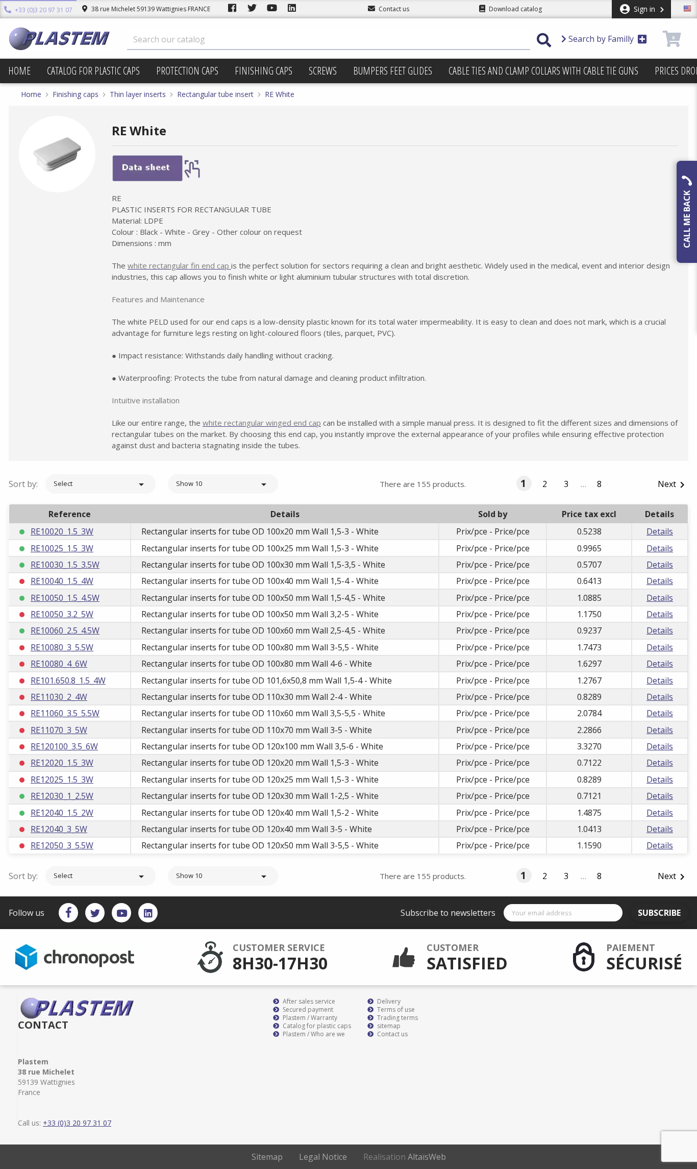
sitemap (388, 1026)
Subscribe (659, 912)
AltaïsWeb (427, 1156)
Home (19, 71)
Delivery (388, 1001)
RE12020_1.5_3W (62, 762)
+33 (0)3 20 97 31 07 (42, 10)
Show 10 (223, 484)
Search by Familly (601, 38)
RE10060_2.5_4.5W (65, 630)
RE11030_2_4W (59, 696)
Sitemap (267, 1156)
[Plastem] (60, 39)
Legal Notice (323, 1156)
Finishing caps (263, 71)
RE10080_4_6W (59, 663)
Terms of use (395, 1010)
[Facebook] (68, 912)
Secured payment (307, 1010)
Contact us (392, 1034)
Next (673, 484)
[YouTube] (121, 912)
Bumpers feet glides (392, 71)
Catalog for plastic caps (93, 71)
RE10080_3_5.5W (62, 647)
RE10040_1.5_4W (62, 581)
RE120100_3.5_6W (64, 746)
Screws (323, 71)
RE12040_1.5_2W (62, 812)
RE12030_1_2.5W (62, 795)
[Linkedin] (148, 912)
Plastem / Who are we (313, 1034)
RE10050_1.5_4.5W (65, 597)
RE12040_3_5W (59, 829)
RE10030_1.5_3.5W (65, 564)
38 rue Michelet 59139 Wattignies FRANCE (150, 9)
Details (659, 531)
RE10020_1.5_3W (62, 531)
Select (100, 484)
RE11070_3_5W (59, 730)
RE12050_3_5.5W (62, 845)
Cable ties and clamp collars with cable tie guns (543, 71)
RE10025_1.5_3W (62, 548)
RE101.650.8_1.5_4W (68, 680)
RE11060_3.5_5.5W (65, 713)
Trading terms (397, 1018)
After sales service (308, 1001)
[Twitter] (95, 912)
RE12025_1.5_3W (62, 779)
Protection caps (187, 71)
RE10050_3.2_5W (62, 614)
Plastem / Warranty (309, 1018)
